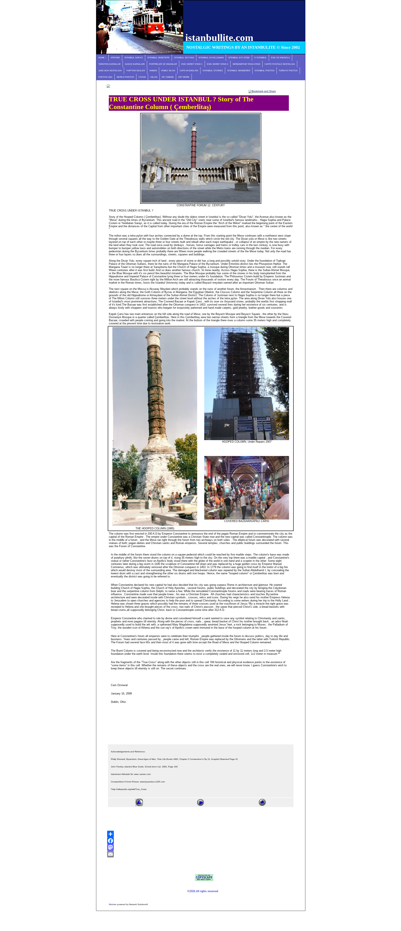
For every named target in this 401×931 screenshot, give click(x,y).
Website (113, 904)
